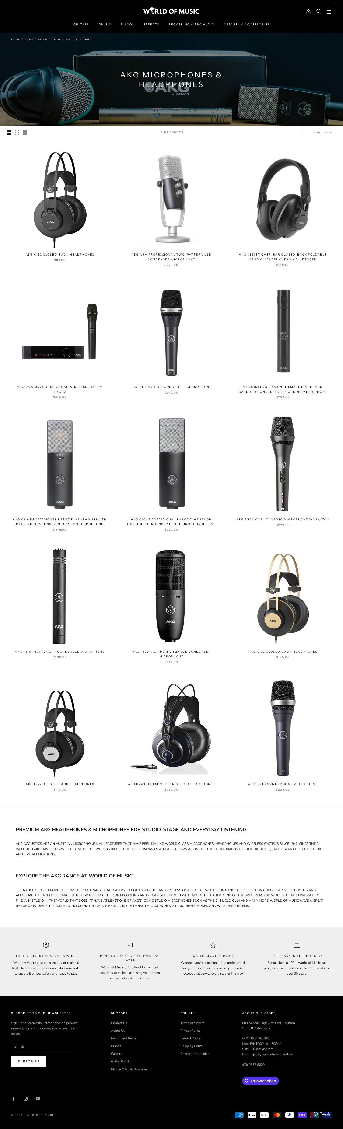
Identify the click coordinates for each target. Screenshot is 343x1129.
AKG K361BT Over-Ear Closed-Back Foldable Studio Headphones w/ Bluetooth (283, 257)
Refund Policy (190, 1038)
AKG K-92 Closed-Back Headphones (282, 651)
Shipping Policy (191, 1046)
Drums (104, 24)
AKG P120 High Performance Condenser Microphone (171, 654)
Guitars (81, 24)
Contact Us (119, 1023)
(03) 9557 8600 (253, 1064)
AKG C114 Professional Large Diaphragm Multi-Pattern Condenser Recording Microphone (60, 522)
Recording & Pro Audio (191, 24)
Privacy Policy (190, 1030)
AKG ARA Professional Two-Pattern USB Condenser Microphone (172, 257)
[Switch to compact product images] (25, 132)
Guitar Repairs (121, 1061)
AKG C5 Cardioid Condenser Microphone (171, 387)
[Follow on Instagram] (25, 1098)
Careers (116, 1054)
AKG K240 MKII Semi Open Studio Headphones (171, 784)
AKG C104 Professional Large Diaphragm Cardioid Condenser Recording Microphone (171, 522)
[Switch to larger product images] (9, 132)
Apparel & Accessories (247, 24)
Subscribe (29, 1061)
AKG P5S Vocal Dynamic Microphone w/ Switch (283, 519)
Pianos (127, 24)
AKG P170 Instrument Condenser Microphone (60, 651)
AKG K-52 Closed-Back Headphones (60, 254)
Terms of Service (192, 1023)
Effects (151, 24)
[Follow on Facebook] (13, 1098)
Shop (29, 39)
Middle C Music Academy (129, 1069)
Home (15, 39)
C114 (236, 900)
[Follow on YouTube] (37, 1098)
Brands (116, 1046)
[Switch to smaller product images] (17, 132)
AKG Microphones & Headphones (65, 39)
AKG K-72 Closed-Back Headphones (60, 784)
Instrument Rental (124, 1038)
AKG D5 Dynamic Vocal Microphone (283, 784)
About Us (118, 1030)
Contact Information (195, 1054)
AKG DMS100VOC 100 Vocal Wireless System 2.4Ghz (60, 389)
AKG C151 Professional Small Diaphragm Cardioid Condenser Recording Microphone (283, 389)
